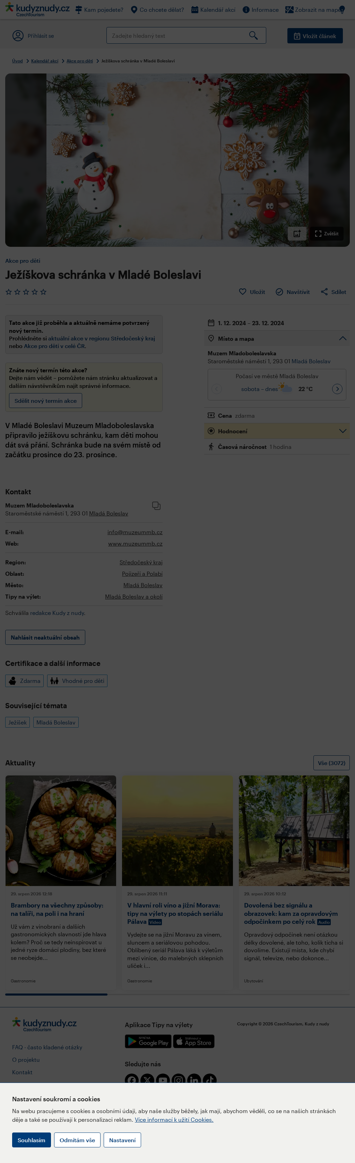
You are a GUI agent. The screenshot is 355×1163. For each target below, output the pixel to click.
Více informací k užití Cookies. (174, 1119)
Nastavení (122, 1140)
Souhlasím (31, 1140)
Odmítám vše (77, 1140)
